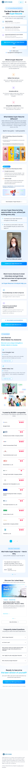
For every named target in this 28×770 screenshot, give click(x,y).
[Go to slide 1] (12, 574)
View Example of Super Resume (13, 201)
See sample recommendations (15, 320)
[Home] (6, 2)
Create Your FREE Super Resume (13, 682)
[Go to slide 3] (14, 574)
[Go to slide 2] (13, 574)
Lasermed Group (12, 570)
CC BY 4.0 (19, 765)
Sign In (21, 2)
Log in (14, 47)
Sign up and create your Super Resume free (14, 43)
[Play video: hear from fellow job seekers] (14, 245)
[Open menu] (25, 2)
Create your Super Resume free (13, 263)
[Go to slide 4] (15, 574)
